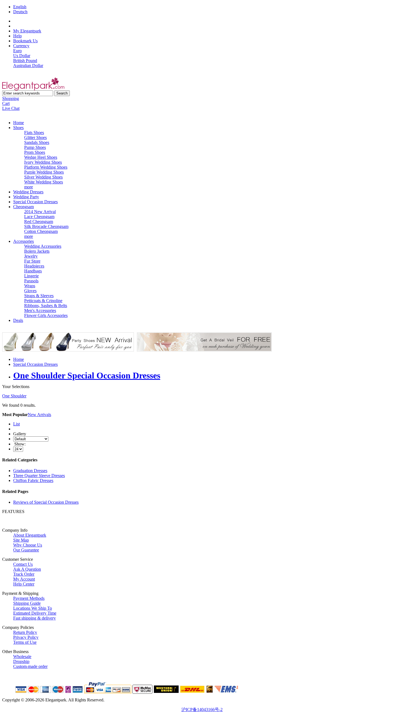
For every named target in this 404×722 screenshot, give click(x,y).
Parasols (31, 280)
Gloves (30, 290)
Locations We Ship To (32, 608)
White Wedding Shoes (43, 182)
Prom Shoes (34, 152)
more (28, 187)
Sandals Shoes (36, 142)
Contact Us (23, 564)
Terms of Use (25, 642)
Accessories (23, 241)
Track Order (23, 574)
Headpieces (34, 266)
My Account (24, 579)
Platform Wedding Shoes (45, 167)
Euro (17, 50)
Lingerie (31, 276)
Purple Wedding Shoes (44, 172)
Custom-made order (30, 666)
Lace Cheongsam (39, 216)
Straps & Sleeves (39, 295)
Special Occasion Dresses (35, 201)
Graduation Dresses (30, 470)
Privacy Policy (25, 637)
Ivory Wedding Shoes (43, 162)
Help (17, 36)
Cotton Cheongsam (41, 231)
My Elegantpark (27, 31)
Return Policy (25, 632)
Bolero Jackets (36, 251)
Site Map (21, 540)
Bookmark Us (25, 40)
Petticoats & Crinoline (43, 300)
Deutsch (20, 11)
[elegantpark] (33, 89)
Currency (21, 45)
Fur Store (32, 261)
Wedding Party (26, 196)
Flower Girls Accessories (46, 315)
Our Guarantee (26, 550)
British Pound (25, 60)
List (16, 424)
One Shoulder (14, 396)
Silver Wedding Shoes (43, 177)
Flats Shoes (34, 132)
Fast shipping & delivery (34, 618)
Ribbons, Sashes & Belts (45, 305)
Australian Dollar (28, 65)
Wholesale (22, 656)
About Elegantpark (29, 535)
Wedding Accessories (42, 246)
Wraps (29, 285)
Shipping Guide (27, 603)
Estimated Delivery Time (34, 613)
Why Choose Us (27, 545)
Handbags (33, 271)
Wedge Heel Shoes (40, 157)
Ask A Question (27, 569)
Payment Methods (29, 598)
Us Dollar (21, 55)
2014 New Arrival (40, 211)
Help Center (23, 584)
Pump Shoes (35, 147)
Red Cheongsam (38, 221)
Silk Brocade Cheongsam (46, 226)
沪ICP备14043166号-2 (202, 709)
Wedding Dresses (28, 191)
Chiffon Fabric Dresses (33, 480)
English (19, 6)
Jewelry (31, 256)
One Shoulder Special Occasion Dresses (86, 375)
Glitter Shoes (35, 137)
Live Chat (11, 108)
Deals (18, 320)
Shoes (18, 127)
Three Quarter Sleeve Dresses (39, 475)
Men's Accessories (40, 310)
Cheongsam (23, 206)
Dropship (21, 661)
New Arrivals (39, 414)
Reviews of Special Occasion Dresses (46, 502)
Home (18, 122)
